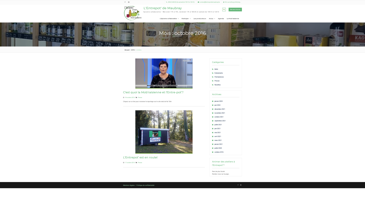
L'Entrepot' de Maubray (163, 8)
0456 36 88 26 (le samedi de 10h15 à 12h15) (181, 2)
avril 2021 (218, 136)
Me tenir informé (235, 9)
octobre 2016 (219, 152)
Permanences (219, 77)
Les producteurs (200, 18)
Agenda (221, 18)
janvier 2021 (219, 144)
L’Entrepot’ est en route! (140, 157)
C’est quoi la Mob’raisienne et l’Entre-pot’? (153, 92)
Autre (216, 69)
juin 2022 (218, 105)
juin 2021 (218, 128)
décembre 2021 (220, 109)
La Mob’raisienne (233, 18)
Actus (211, 18)
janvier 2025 (219, 101)
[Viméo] (241, 185)
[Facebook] (238, 185)
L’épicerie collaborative (168, 18)
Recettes (218, 85)
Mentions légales (129, 185)
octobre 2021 (219, 117)
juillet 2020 (218, 148)
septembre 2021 (220, 121)
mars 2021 (218, 140)
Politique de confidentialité (145, 185)
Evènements (219, 73)
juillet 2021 (218, 125)
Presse (140, 97)
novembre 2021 (220, 113)
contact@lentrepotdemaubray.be (210, 2)
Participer (185, 18)
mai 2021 (218, 132)
